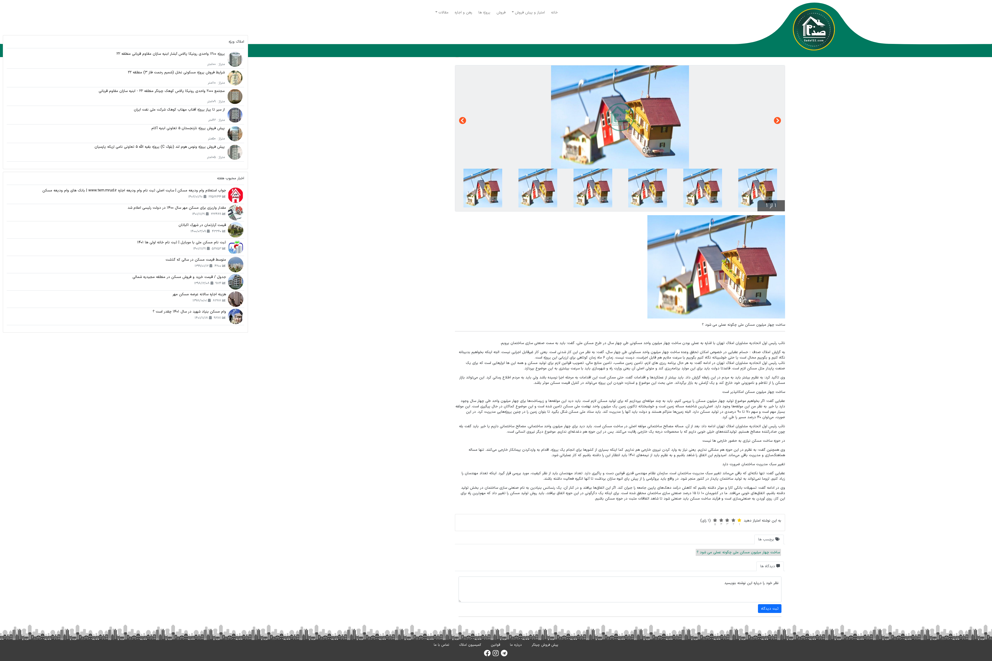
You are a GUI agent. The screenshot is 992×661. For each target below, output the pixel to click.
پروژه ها (484, 12)
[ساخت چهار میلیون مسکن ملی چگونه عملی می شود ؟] (620, 117)
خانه (554, 12)
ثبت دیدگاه (770, 608)
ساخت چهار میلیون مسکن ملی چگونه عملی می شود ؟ (738, 552)
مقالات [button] (443, 12)
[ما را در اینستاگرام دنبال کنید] (496, 654)
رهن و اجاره (463, 12)
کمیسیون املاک (470, 645)
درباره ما (516, 645)
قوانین (495, 645)
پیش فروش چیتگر (545, 645)
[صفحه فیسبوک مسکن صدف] (487, 654)
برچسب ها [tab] (766, 539)
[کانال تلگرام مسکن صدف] (504, 654)
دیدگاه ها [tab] (768, 566)
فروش (501, 12)
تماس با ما (441, 645)
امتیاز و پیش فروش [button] (530, 12)
